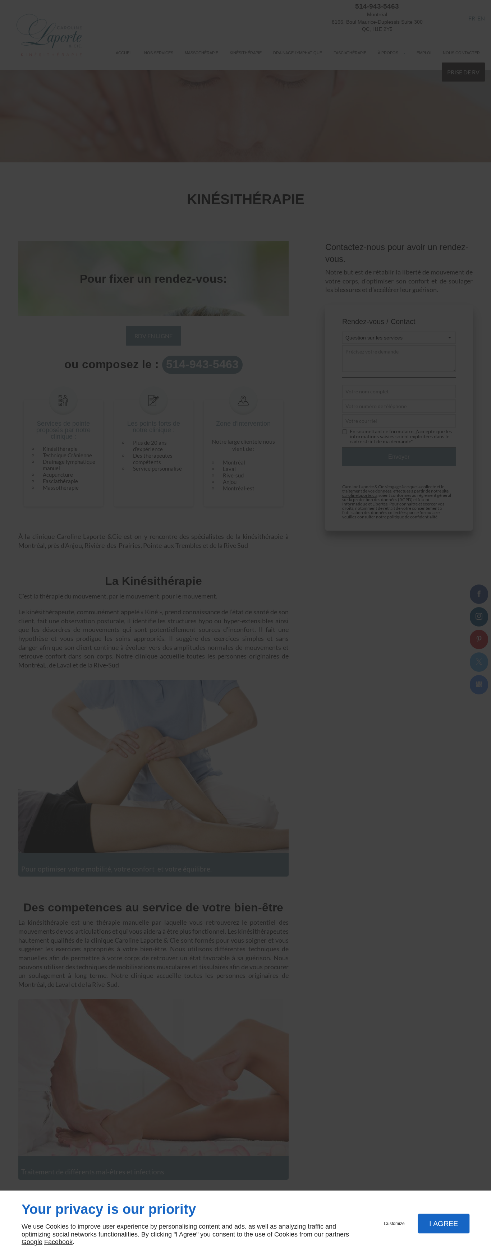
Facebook (58, 1242)
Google (32, 1242)
